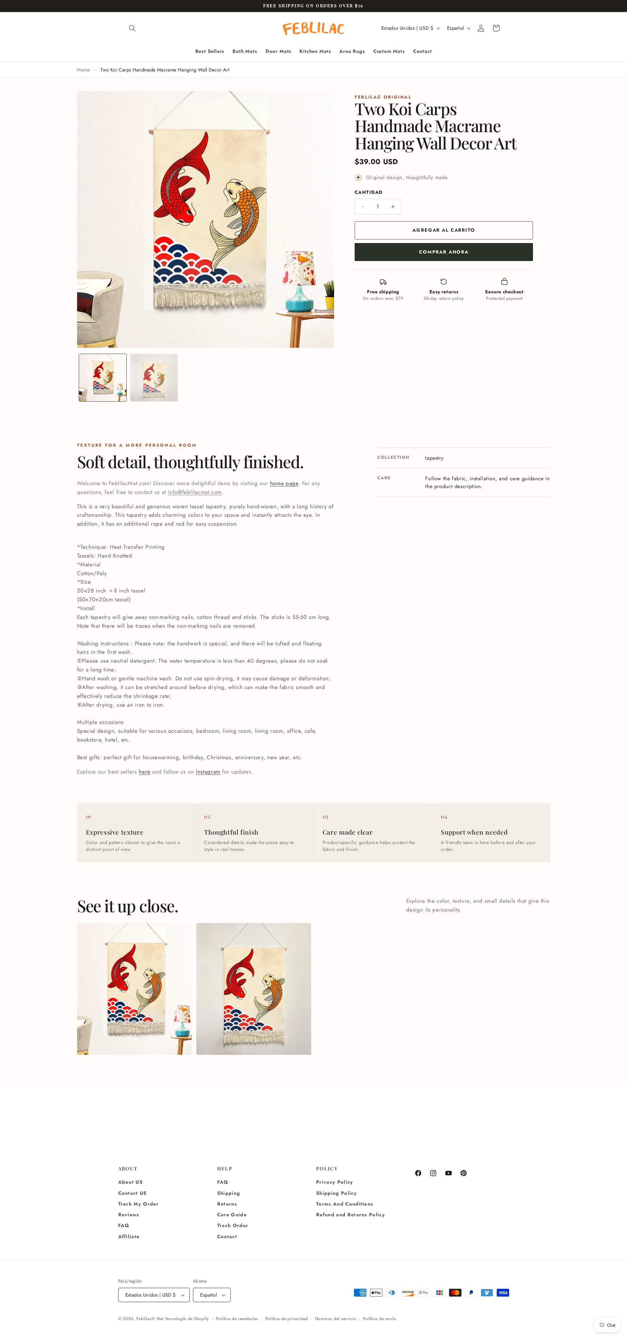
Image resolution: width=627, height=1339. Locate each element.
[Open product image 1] (134, 989)
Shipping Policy (336, 1193)
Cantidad (368, 192)
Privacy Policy (334, 1182)
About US (130, 1182)
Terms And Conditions (344, 1204)
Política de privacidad (286, 1319)
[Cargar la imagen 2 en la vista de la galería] (154, 378)
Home (83, 69)
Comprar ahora (444, 252)
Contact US (132, 1193)
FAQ (124, 1225)
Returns (227, 1204)
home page (284, 483)
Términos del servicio (335, 1319)
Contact (227, 1236)
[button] (132, 28)
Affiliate (129, 1236)
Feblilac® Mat (150, 1319)
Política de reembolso (237, 1319)
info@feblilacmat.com (195, 492)
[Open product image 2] (253, 989)
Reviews (128, 1214)
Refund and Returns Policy (350, 1214)
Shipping (228, 1193)
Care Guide (232, 1214)
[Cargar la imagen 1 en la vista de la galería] (103, 378)
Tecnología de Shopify (187, 1319)
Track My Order (138, 1204)
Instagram (208, 772)
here (145, 772)
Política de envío (379, 1319)
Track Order (233, 1225)
